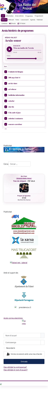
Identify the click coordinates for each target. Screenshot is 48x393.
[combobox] (19, 163)
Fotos (17, 20)
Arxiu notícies (19, 16)
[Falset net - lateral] (24, 262)
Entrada (24, 361)
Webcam (11, 20)
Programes (29, 16)
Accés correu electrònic (13, 318)
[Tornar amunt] (45, 390)
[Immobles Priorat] (24, 223)
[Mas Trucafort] (24, 253)
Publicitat (40, 20)
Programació (39, 16)
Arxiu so (4, 20)
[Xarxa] (24, 240)
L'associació (25, 20)
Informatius (10, 16)
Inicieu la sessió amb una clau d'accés (26, 354)
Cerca (6, 164)
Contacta (4, 23)
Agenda (32, 20)
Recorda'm (10, 348)
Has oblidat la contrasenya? (15, 367)
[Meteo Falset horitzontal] (24, 149)
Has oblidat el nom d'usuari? (15, 370)
